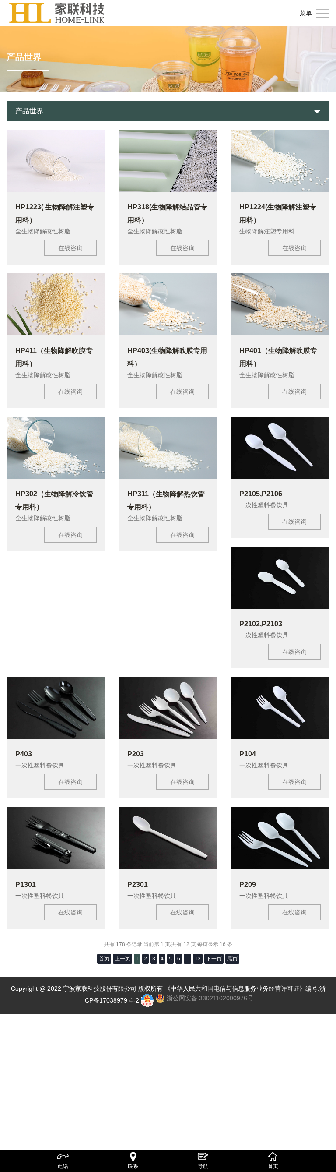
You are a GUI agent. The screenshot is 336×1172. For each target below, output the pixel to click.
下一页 (214, 959)
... (187, 959)
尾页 (232, 959)
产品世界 (29, 111)
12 (198, 959)
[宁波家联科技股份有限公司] (56, 13)
